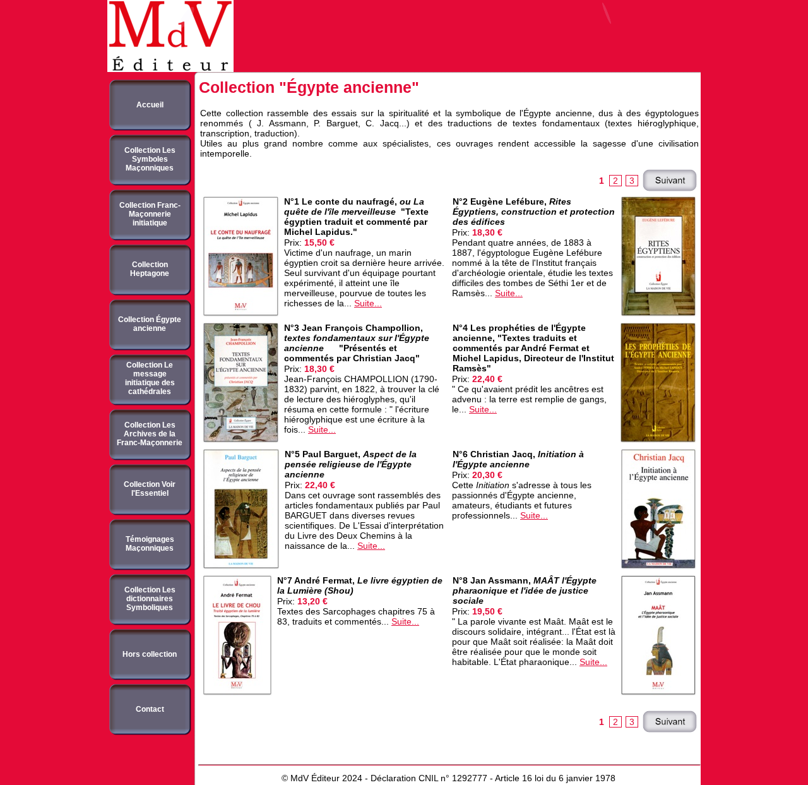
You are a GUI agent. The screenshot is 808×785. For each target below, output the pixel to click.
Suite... (368, 303)
